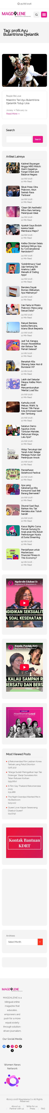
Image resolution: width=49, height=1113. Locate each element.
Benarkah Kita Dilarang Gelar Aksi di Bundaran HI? (31, 364)
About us (16, 1106)
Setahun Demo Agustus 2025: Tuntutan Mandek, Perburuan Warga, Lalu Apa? (30, 431)
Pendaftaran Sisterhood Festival (30, 471)
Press (32, 1109)
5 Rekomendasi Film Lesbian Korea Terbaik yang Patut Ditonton (25, 763)
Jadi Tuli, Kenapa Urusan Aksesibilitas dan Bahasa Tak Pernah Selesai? (31, 345)
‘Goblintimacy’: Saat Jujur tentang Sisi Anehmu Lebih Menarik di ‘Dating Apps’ (31, 269)
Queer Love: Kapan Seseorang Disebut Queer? (23, 809)
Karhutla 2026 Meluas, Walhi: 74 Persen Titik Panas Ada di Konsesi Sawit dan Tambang (31, 408)
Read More (11, 114)
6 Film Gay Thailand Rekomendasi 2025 (24, 787)
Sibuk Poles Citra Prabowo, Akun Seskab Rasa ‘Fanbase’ (29, 191)
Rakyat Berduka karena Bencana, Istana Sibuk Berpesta (32, 326)
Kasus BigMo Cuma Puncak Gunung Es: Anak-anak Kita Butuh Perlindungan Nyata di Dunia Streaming (32, 532)
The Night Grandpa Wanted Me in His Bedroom (24, 798)
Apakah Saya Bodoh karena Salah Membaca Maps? (31, 228)
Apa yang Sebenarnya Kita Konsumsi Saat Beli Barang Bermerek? (30, 489)
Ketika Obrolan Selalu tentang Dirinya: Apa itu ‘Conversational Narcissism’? (32, 247)
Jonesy (9, 110)
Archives (10, 935)
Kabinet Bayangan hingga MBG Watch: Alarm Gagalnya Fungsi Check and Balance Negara (31, 169)
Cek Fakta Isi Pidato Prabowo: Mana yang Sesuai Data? (31, 308)
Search (10, 130)
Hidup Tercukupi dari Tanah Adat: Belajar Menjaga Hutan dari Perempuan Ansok (31, 453)
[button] (44, 15)
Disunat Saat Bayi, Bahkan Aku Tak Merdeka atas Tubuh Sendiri (31, 510)
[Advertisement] (24, 897)
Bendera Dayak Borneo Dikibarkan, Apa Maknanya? (30, 290)
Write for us (31, 1106)
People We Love (13, 96)
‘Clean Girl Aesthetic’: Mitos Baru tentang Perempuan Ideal (31, 210)
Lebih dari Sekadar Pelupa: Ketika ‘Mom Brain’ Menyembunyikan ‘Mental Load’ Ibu (31, 385)
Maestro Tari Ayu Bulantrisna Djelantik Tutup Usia (22, 102)
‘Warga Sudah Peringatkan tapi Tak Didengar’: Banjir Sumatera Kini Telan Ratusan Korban (25, 775)
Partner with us (17, 1109)
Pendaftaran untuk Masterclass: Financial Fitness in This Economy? (30, 554)
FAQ (43, 1109)
